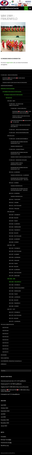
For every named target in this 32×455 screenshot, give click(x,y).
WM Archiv (9, 97)
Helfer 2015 (5, 339)
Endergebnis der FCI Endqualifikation (10, 394)
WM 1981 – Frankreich (14, 303)
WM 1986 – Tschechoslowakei (16, 287)
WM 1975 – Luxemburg (14, 321)
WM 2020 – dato (11, 100)
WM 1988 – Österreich (14, 284)
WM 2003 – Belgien (13, 233)
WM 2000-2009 (10, 211)
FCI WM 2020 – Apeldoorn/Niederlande (19, 132)
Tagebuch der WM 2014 (16, 196)
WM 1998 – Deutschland (15, 251)
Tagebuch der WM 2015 (16, 185)
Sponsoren (4, 355)
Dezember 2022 (5, 420)
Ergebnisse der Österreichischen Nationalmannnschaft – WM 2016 (19, 179)
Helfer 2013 (5, 345)
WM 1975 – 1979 (11, 309)
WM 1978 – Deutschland (15, 315)
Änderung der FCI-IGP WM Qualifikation (11, 384)
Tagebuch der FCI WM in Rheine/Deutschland (17, 163)
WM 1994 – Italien (13, 263)
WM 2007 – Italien (13, 220)
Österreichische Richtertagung (11, 91)
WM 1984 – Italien (13, 294)
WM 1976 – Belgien (13, 318)
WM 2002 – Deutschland (15, 236)
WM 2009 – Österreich (14, 214)
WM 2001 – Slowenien (14, 239)
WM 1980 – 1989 (11, 278)
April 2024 (3, 405)
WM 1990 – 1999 (11, 245)
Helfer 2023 (5, 327)
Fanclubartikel (5, 358)
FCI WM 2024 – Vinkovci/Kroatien (9, 75)
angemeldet (9, 62)
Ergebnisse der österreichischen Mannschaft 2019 (19, 142)
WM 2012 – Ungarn (13, 202)
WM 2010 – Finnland (14, 208)
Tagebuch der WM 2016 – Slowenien (20, 175)
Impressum (3, 364)
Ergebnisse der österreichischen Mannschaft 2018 (19, 153)
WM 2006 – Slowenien (14, 223)
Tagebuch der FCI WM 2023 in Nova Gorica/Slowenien (21, 116)
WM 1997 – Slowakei (14, 254)
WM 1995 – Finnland (14, 260)
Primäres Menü (30, 8)
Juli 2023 (3, 414)
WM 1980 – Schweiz (14, 306)
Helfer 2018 (5, 330)
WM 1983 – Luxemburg (14, 297)
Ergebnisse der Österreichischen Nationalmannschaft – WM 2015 (19, 189)
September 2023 (5, 411)
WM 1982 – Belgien (13, 300)
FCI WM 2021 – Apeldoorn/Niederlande (19, 129)
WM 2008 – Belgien (13, 217)
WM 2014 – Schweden (14, 193)
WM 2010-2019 (10, 135)
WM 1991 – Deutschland (15, 272)
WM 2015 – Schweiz (14, 182)
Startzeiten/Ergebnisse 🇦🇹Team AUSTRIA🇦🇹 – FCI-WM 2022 (21, 121)
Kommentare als (6, 442)
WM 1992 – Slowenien (14, 269)
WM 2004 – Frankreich (14, 230)
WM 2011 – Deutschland (15, 205)
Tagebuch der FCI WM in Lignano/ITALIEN (21, 157)
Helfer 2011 (5, 351)
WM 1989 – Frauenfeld (15, 281)
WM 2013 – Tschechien (14, 199)
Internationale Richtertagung (13, 94)
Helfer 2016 (5, 336)
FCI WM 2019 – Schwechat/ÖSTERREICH (18, 138)
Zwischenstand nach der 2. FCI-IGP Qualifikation (13, 381)
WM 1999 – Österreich (14, 248)
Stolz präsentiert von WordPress (8, 453)
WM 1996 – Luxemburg (14, 257)
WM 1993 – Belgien (13, 266)
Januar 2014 (4, 425)
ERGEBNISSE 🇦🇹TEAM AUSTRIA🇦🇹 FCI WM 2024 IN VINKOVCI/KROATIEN (13, 78)
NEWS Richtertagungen (7, 88)
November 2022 (5, 423)
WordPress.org (5, 445)
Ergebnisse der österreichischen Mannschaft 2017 (19, 168)
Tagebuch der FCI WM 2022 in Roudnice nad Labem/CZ (20, 125)
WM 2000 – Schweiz (14, 242)
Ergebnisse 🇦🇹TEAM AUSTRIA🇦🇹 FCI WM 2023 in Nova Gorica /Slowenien (21, 112)
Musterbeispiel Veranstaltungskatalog (11, 361)
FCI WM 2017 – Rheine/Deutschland (18, 160)
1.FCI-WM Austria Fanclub (10, 8)
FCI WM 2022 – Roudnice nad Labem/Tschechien (16, 104)
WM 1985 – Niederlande (15, 291)
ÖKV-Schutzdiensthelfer (7, 324)
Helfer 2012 (5, 348)
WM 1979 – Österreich (14, 312)
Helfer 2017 (5, 333)
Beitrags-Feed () (6, 439)
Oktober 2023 (4, 408)
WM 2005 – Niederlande (15, 227)
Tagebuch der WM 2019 (16, 146)
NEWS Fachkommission (7, 85)
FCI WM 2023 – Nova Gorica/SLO (18, 108)
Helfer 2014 (5, 342)
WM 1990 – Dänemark (14, 275)
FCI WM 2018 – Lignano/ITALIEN (16, 149)
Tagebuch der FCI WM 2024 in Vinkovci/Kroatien (14, 82)
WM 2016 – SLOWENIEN (14, 172)
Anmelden (3, 436)
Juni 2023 (3, 417)
